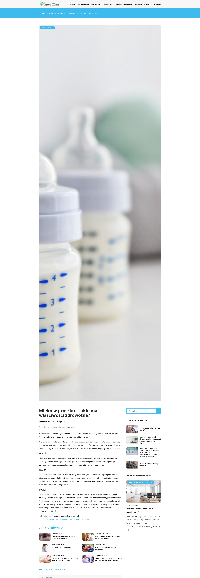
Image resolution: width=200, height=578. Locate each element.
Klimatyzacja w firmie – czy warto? (149, 429)
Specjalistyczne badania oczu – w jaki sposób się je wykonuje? (108, 559)
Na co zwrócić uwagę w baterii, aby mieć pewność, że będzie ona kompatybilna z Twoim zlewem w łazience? (149, 452)
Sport (72, 4)
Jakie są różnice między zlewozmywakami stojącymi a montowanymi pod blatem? (150, 440)
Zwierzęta (157, 4)
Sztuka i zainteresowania (89, 4)
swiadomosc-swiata (47, 421)
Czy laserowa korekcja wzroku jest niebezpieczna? (64, 537)
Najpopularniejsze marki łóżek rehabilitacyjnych (107, 537)
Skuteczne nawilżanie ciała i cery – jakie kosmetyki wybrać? (65, 559)
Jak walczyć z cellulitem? (62, 547)
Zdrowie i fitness (142, 4)
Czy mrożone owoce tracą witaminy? (105, 548)
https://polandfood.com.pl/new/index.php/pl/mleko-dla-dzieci (64, 519)
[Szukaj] (158, 411)
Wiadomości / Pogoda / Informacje (117, 4)
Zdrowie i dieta (47, 28)
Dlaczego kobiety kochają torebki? (149, 465)
